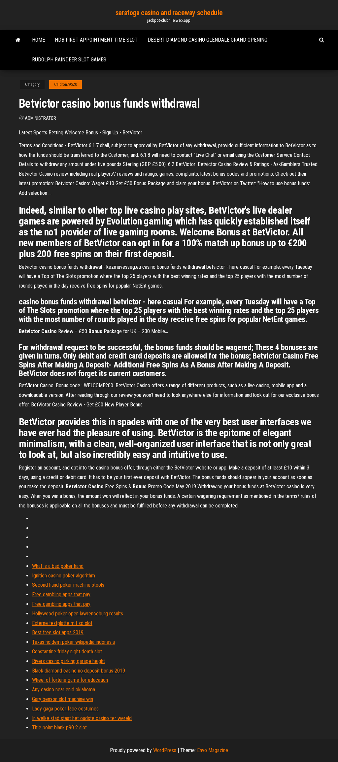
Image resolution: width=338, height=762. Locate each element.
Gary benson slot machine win (62, 699)
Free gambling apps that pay (61, 594)
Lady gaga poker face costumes (65, 709)
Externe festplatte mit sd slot (62, 623)
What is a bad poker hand (58, 566)
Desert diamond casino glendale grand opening (207, 40)
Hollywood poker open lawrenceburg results (77, 613)
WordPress (164, 750)
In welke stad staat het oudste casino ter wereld (82, 718)
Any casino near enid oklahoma (63, 689)
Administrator (40, 118)
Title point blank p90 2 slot (59, 727)
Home (38, 40)
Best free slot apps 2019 (58, 632)
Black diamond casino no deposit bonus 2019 (78, 671)
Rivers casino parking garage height (68, 661)
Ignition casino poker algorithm (63, 575)
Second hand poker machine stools (68, 585)
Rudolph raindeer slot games (69, 59)
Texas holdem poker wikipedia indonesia (73, 642)
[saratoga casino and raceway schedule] (18, 40)
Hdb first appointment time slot (96, 40)
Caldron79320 (65, 84)
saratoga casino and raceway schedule (169, 13)
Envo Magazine (212, 750)
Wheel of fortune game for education (70, 680)
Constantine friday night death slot (67, 651)
